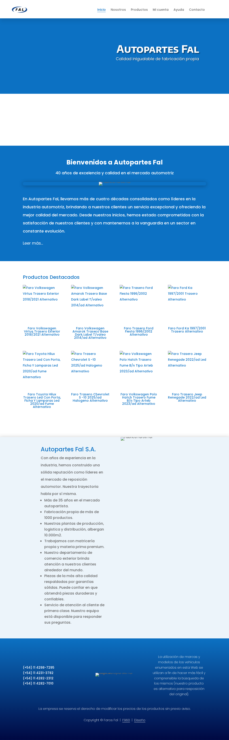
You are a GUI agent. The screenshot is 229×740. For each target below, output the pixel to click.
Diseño (139, 720)
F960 (126, 720)
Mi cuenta (161, 9)
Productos (139, 9)
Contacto (197, 9)
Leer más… (33, 243)
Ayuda (179, 9)
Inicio (101, 9)
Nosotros (118, 9)
